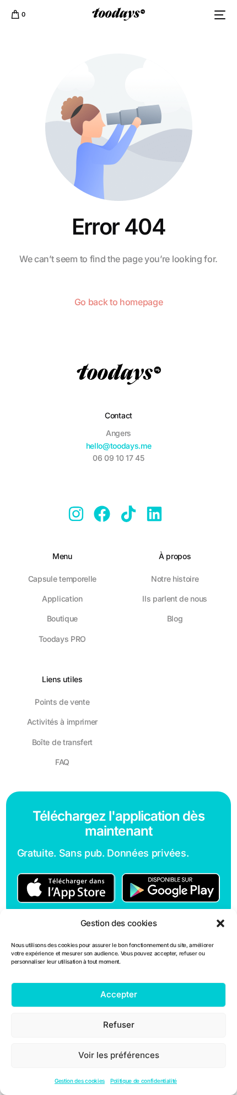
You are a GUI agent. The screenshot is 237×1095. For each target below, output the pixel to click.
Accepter (118, 994)
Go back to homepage (118, 301)
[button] (220, 923)
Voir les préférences (118, 1055)
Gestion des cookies (80, 1080)
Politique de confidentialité (143, 1080)
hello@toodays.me (119, 445)
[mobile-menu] (218, 15)
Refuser (118, 1024)
